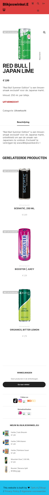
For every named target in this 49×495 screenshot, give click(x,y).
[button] (44, 32)
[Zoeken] (38, 3)
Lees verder (24, 187)
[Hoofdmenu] (38, 10)
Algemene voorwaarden (33, 491)
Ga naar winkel (23, 384)
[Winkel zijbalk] (32, 3)
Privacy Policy (12, 491)
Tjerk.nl (34, 487)
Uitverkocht (20, 110)
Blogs (43, 487)
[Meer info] (43, 3)
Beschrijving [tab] (23, 122)
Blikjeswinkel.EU (16, 7)
